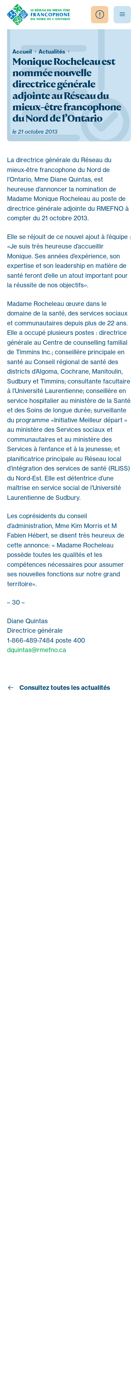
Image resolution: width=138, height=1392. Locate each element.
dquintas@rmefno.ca (36, 650)
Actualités (53, 51)
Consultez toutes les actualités (64, 688)
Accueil (22, 51)
